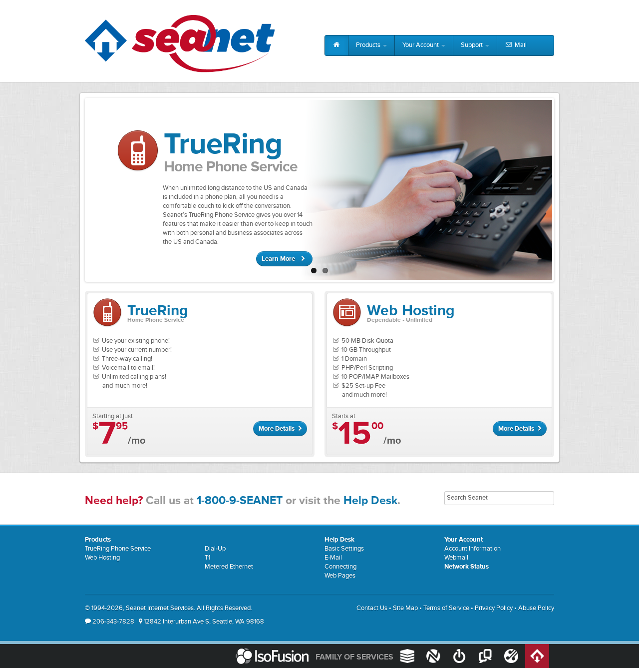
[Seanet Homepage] (180, 43)
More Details (277, 429)
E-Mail (333, 558)
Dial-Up (215, 549)
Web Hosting (102, 558)
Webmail (456, 558)
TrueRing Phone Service (118, 549)
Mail (520, 45)
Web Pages (339, 576)
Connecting (340, 567)
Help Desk (370, 501)
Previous (76, 187)
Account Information (472, 549)
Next (562, 187)
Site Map (405, 608)
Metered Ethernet (229, 567)
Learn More (279, 259)
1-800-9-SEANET (240, 501)
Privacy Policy (494, 608)
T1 (207, 558)
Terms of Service (446, 608)
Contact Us (371, 608)
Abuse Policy (536, 608)
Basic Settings (344, 549)
